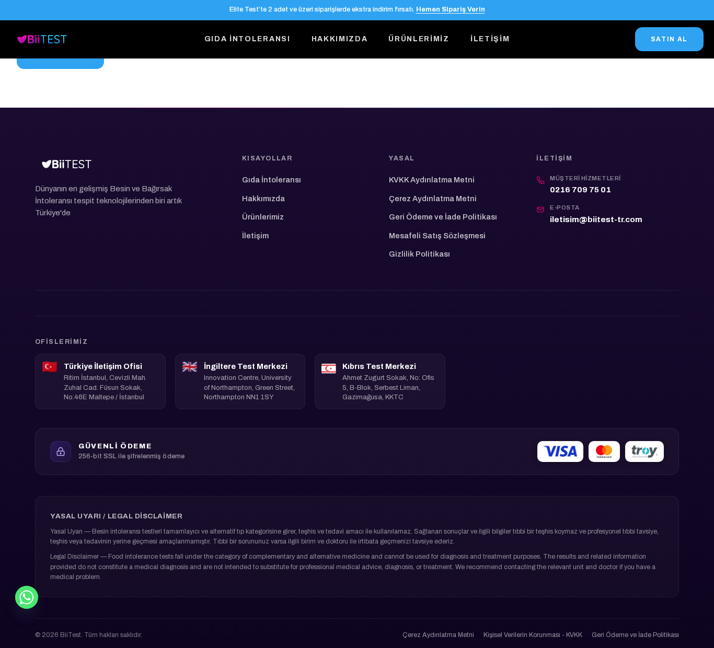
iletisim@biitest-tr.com (596, 219)
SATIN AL (669, 39)
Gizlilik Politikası (419, 254)
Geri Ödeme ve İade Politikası (443, 217)
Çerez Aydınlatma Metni (433, 198)
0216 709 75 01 (580, 190)
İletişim (490, 39)
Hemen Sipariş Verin (450, 9)
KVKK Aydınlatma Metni (432, 180)
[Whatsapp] (26, 597)
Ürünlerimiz (418, 39)
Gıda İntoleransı (247, 39)
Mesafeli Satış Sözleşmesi (437, 236)
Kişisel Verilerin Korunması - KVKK (532, 635)
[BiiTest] (41, 39)
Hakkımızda (340, 39)
